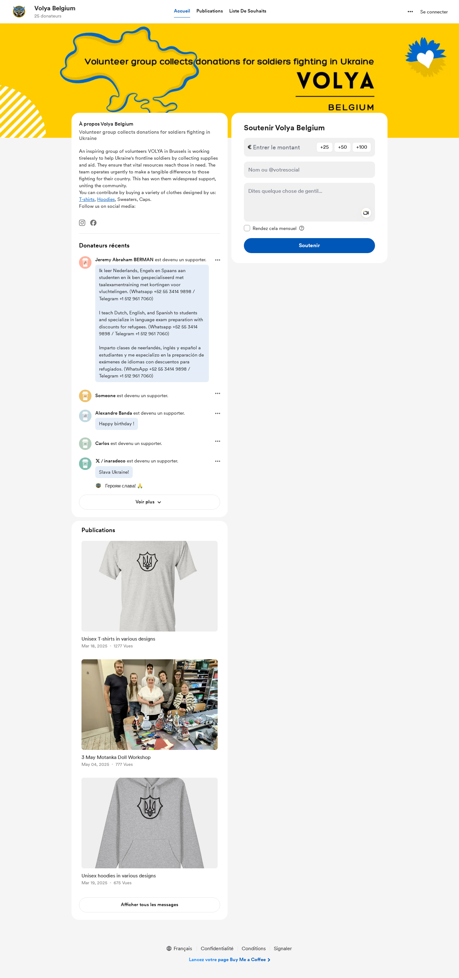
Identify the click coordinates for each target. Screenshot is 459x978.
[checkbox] (270, 228)
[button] (182, 11)
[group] (149, 595)
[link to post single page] (149, 595)
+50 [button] (342, 147)
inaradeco (115, 461)
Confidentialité (217, 948)
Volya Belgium (55, 8)
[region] (309, 188)
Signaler (283, 948)
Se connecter (434, 12)
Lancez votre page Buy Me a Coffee (227, 959)
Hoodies (106, 199)
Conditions (254, 948)
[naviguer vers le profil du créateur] (19, 11)
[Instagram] (82, 223)
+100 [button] (361, 147)
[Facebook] (93, 223)
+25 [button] (324, 147)
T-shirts (87, 199)
